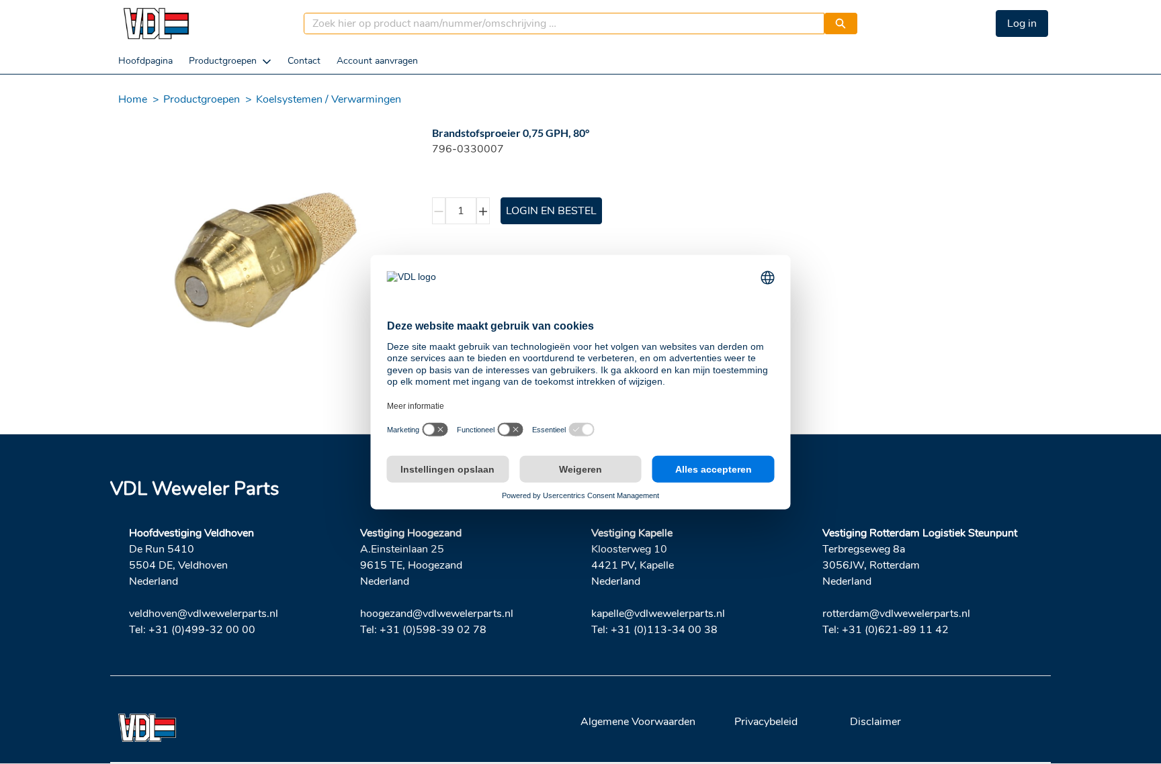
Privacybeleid (766, 721)
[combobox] (558, 23)
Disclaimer (875, 721)
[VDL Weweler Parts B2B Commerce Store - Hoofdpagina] (156, 23)
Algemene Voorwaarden (637, 721)
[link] (145, 61)
